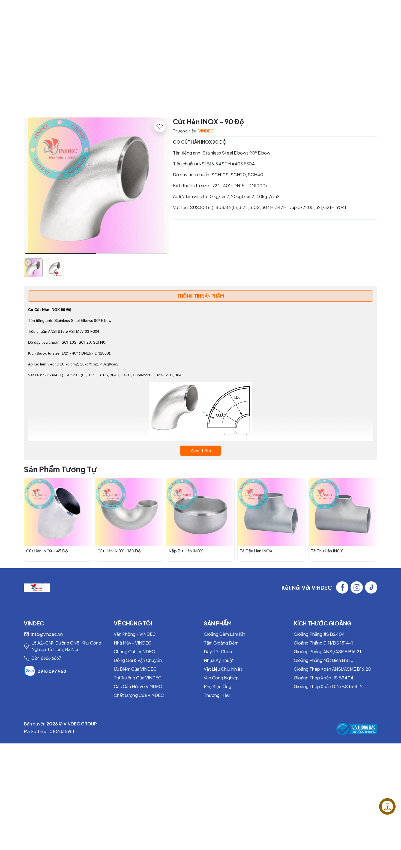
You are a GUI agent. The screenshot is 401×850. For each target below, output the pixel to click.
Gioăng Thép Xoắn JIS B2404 (324, 677)
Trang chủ (152, 77)
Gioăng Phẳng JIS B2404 (319, 634)
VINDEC (35, 10)
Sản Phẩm (191, 9)
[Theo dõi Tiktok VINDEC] (371, 587)
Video (167, 9)
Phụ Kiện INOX (187, 77)
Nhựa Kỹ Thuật (219, 660)
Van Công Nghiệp (221, 677)
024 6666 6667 (46, 658)
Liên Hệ (335, 9)
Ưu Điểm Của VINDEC (135, 669)
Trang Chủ (80, 9)
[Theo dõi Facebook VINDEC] (342, 587)
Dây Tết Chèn (218, 651)
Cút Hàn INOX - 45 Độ (47, 550)
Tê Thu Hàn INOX (327, 550)
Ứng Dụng (245, 9)
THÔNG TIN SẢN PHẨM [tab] (200, 296)
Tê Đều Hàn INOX (256, 550)
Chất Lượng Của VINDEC (139, 695)
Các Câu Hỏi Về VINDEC (138, 686)
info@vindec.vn (47, 634)
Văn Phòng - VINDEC (135, 634)
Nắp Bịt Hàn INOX (186, 550)
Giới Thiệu (109, 9)
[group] (96, 185)
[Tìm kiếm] (382, 10)
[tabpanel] (200, 381)
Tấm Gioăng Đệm (221, 643)
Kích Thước (274, 9)
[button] (160, 186)
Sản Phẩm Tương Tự (60, 469)
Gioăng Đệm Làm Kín (224, 634)
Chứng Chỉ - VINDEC (134, 651)
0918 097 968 (51, 671)
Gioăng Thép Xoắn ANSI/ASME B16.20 (332, 669)
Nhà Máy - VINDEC (132, 643)
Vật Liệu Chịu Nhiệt (223, 669)
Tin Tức (307, 9)
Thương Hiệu (217, 695)
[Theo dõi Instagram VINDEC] (357, 587)
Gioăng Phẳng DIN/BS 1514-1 (323, 643)
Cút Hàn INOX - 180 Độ (119, 550)
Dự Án (221, 9)
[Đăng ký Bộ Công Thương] (356, 729)
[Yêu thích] (160, 126)
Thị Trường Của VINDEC (137, 677)
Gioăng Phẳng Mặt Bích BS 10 (324, 660)
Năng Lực (137, 9)
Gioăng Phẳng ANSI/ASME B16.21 (327, 651)
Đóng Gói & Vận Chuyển (138, 660)
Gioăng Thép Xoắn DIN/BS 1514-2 (328, 686)
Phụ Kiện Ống (217, 686)
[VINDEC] (37, 587)
